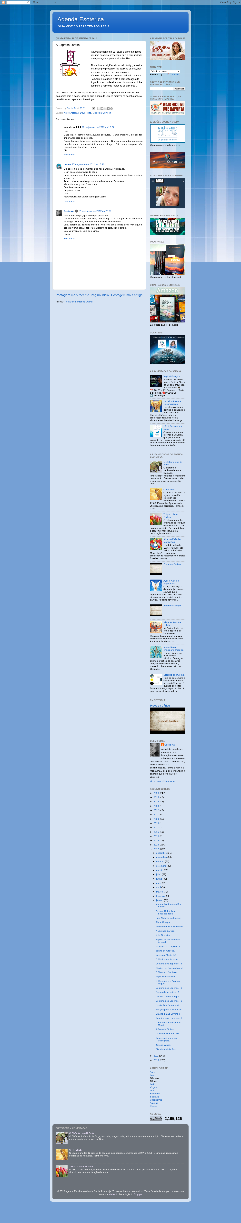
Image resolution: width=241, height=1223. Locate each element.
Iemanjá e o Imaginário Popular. (173, 648)
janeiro (160, 900)
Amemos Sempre (172, 605)
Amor (66, 113)
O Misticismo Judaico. (167, 959)
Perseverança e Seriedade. (170, 926)
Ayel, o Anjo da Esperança (171, 582)
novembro (161, 857)
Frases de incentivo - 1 (167, 992)
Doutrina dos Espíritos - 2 (169, 1001)
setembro (161, 866)
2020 (157, 819)
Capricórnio (156, 1100)
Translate (174, 74)
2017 (157, 827)
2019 (157, 823)
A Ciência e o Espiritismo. (169, 946)
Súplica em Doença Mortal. (170, 968)
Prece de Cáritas (172, 564)
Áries (152, 1072)
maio (159, 883)
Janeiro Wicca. (163, 1045)
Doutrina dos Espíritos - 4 (169, 963)
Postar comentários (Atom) (79, 302)
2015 (157, 836)
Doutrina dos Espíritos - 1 (169, 1018)
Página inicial (100, 295)
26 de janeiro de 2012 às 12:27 (98, 127)
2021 (157, 814)
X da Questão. (163, 935)
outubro (160, 861)
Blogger (138, 1194)
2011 (156, 1056)
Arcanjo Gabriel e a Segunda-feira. (166, 912)
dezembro (161, 853)
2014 (157, 840)
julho (159, 874)
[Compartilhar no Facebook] (108, 108)
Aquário (154, 1103)
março (159, 892)
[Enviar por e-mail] (99, 108)
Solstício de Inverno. (174, 675)
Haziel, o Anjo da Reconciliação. (172, 402)
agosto (160, 870)
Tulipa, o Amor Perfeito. (170, 515)
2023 (157, 806)
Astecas (74, 113)
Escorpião (155, 1093)
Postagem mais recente (72, 295)
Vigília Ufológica (171, 376)
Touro (153, 1075)
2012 (157, 849)
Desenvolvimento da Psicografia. (166, 1039)
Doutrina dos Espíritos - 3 (169, 988)
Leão (152, 1084)
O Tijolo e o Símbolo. (166, 972)
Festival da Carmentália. (168, 1005)
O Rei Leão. (169, 489)
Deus (82, 113)
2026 (157, 793)
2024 (157, 801)
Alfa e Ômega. (163, 922)
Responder (69, 154)
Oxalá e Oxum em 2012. (168, 1033)
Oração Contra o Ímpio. (168, 996)
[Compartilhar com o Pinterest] (111, 108)
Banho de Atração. (165, 951)
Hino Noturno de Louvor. (168, 918)
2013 (157, 845)
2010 (157, 1060)
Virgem (153, 1087)
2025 (157, 797)
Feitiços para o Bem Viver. (169, 1009)
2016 (157, 832)
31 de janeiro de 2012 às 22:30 (95, 211)
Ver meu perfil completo (162, 781)
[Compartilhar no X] (105, 108)
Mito (89, 113)
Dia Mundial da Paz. (166, 1049)
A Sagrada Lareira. (165, 931)
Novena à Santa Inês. (167, 955)
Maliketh (113, 1194)
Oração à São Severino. (168, 1014)
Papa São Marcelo (165, 976)
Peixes (153, 1106)
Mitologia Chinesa (101, 113)
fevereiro (161, 896)
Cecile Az (69, 211)
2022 (157, 810)
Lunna (67, 164)
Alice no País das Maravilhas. (172, 540)
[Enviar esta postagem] (93, 108)
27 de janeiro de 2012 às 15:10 (88, 164)
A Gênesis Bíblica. (165, 1029)
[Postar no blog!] (102, 108)
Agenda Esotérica (80, 19)
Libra (152, 1090)
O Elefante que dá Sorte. (82, 1133)
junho (159, 879)
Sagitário (154, 1097)
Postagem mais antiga (127, 295)
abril (158, 887)
